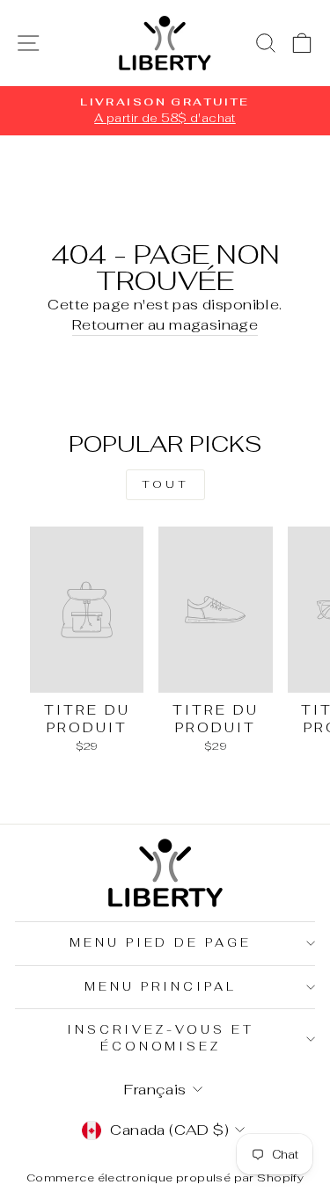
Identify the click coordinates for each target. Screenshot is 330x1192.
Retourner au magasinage (165, 324)
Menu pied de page (161, 942)
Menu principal (160, 986)
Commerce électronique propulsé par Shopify (165, 1177)
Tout (165, 484)
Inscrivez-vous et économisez (160, 1038)
